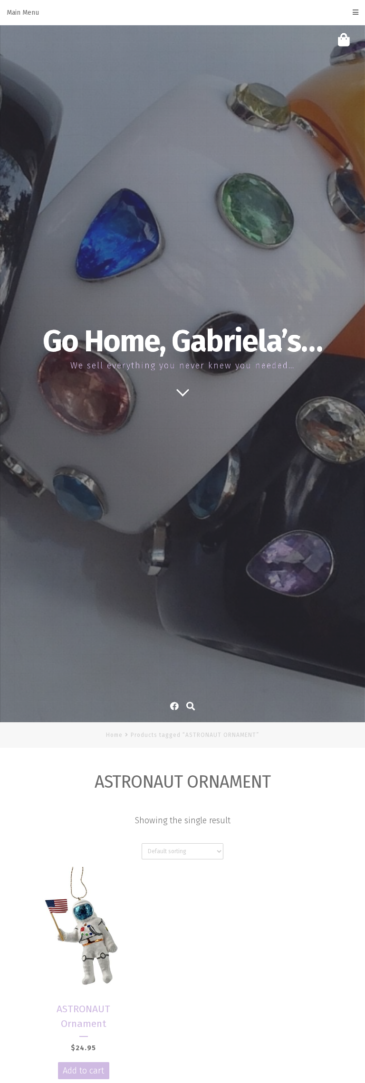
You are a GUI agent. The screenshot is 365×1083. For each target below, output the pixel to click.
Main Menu (23, 13)
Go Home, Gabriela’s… (182, 341)
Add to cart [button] (83, 1070)
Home (114, 735)
